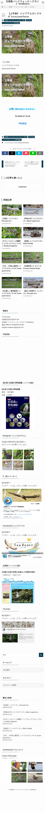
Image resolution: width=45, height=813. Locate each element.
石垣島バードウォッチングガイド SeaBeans (22, 2)
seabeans (22, 187)
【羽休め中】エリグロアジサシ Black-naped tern (20, 713)
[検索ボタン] (43, 2)
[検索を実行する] (41, 655)
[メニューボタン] (2, 2)
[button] (5, 153)
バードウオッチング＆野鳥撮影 (11, 23)
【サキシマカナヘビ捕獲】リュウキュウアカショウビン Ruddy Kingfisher (22, 721)
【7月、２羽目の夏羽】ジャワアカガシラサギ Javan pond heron (22, 738)
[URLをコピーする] (40, 153)
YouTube (29, 20)
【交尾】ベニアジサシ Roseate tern (16, 706)
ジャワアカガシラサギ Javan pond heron (16, 142)
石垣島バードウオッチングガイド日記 (14, 20)
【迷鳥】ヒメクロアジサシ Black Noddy (17, 730)
